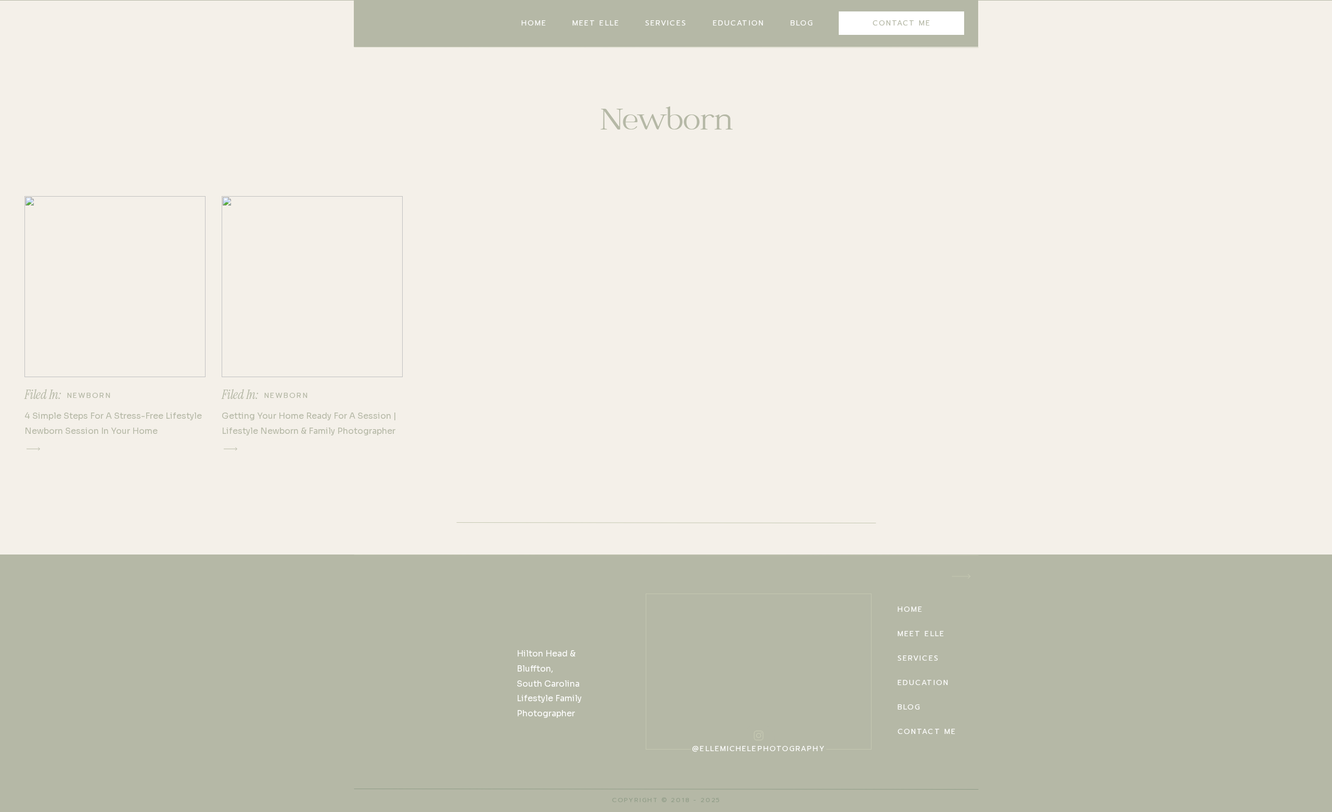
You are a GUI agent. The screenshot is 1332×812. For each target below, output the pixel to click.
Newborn (89, 395)
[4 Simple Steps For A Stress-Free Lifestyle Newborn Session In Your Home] (115, 286)
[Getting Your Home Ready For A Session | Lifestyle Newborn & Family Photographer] (312, 286)
